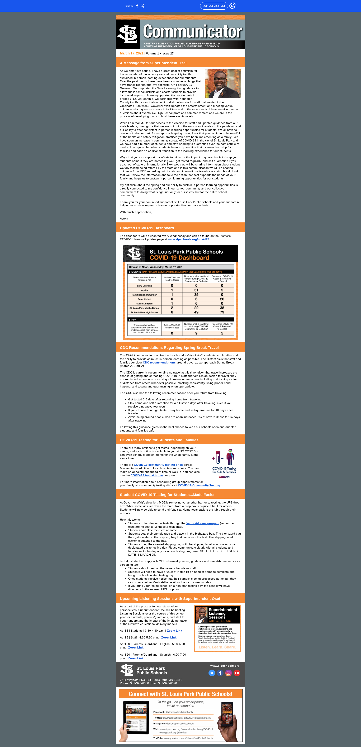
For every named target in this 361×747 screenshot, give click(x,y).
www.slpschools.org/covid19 (188, 239)
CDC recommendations (159, 362)
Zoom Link (174, 630)
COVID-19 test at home (147, 475)
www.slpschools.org (224, 665)
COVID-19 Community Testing (199, 485)
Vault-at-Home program (202, 523)
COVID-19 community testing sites (158, 464)
